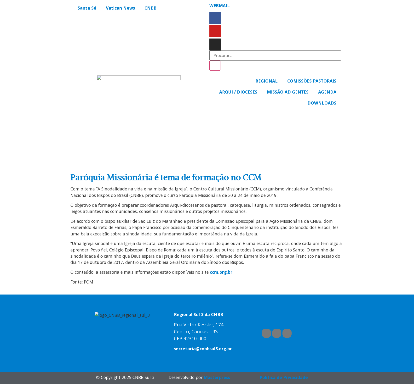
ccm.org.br (221, 272)
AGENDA (327, 92)
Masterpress (217, 377)
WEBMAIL (219, 5)
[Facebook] (215, 18)
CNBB (150, 8)
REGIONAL (266, 81)
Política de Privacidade (284, 377)
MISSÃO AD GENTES (288, 92)
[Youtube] (215, 31)
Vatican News (120, 8)
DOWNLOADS (321, 103)
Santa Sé (87, 8)
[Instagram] (215, 44)
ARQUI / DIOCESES (238, 92)
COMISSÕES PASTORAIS (311, 81)
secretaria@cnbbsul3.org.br (203, 348)
